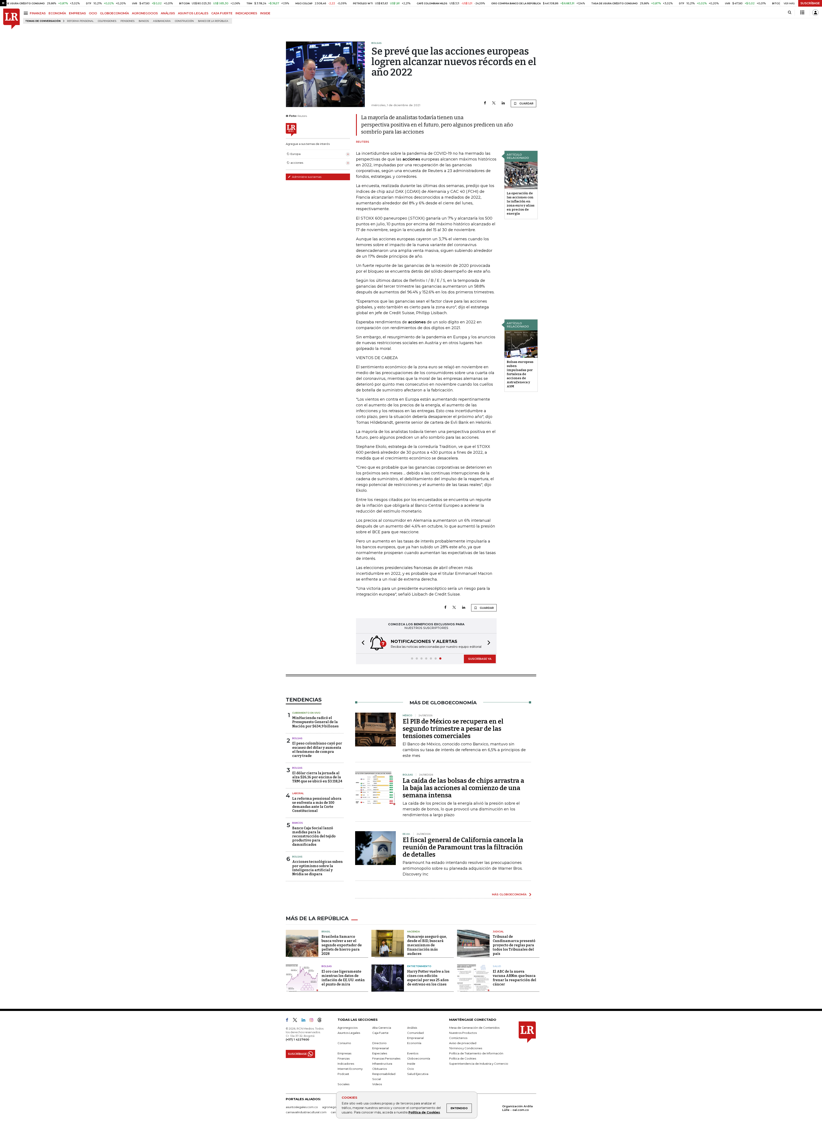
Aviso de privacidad (462, 1043)
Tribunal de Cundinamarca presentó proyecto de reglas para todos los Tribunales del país (514, 945)
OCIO (93, 13)
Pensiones (127, 21)
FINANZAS (38, 13)
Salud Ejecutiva (417, 1074)
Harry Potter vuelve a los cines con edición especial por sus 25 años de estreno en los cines (428, 977)
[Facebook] (485, 103)
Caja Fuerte (380, 1032)
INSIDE (265, 13)
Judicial (498, 931)
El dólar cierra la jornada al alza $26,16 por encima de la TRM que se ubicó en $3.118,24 (317, 777)
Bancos (144, 21)
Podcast (343, 1074)
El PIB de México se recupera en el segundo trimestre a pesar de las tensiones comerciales (453, 729)
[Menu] (26, 13)
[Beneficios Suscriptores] (802, 12)
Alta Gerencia (381, 1027)
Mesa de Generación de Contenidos (474, 1027)
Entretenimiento (419, 966)
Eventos (412, 1053)
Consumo (344, 1043)
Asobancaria (162, 21)
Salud (497, 966)
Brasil (326, 931)
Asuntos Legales (349, 1032)
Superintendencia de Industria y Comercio (478, 1063)
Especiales (379, 1053)
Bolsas (297, 738)
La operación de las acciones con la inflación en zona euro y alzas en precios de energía (521, 203)
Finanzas (344, 1058)
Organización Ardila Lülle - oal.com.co (517, 1108)
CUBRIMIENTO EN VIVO (306, 712)
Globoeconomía (418, 1058)
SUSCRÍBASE (810, 3)
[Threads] (321, 1020)
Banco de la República (213, 21)
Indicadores (346, 1063)
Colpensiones (107, 21)
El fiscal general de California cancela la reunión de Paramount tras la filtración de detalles (463, 847)
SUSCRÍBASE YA (479, 658)
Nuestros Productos (463, 1032)
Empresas (344, 1053)
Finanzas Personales (386, 1058)
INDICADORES (246, 13)
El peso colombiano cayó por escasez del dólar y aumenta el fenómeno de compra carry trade (317, 749)
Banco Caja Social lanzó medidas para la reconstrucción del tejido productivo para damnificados (314, 836)
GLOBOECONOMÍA (114, 13)
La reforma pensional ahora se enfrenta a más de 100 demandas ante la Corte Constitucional (316, 805)
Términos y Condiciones (465, 1048)
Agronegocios (347, 1027)
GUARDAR (526, 103)
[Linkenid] (305, 1020)
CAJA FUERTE (221, 13)
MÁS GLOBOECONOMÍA (509, 894)
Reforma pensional (80, 21)
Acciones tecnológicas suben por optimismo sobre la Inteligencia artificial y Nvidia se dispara (317, 868)
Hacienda (413, 931)
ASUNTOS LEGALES (193, 13)
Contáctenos (458, 1038)
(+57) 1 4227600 (297, 1039)
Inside (411, 1063)
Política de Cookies (424, 1112)
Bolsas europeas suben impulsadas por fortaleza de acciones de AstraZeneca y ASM (520, 374)
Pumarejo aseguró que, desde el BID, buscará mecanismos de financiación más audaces (427, 945)
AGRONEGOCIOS (145, 13)
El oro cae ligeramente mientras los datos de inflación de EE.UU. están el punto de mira (343, 977)
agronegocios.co (334, 1107)
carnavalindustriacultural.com (306, 1112)
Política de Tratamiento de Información (476, 1053)
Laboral (298, 793)
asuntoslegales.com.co (302, 1107)
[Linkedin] (503, 103)
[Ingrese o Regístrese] (815, 12)
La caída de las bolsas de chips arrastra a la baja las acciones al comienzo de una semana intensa (463, 788)
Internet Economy (350, 1068)
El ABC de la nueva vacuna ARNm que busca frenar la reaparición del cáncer (514, 977)
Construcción (184, 21)
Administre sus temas (306, 176)
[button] (362, 643)
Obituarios (379, 1068)
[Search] (789, 12)
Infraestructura (382, 1063)
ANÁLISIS (168, 13)
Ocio (410, 1068)
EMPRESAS (77, 13)
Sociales (343, 1084)
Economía (414, 1043)
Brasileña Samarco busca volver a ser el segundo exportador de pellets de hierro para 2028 (342, 945)
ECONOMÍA (57, 13)
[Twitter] (494, 103)
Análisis (412, 1027)
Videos (377, 1084)
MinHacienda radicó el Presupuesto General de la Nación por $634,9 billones (315, 722)
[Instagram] (313, 1020)
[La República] (11, 19)
